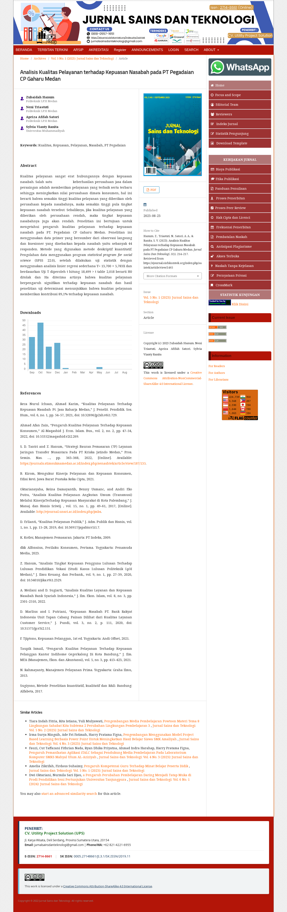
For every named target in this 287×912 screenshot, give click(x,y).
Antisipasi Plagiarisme (233, 246)
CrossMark (223, 285)
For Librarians (218, 379)
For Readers (217, 366)
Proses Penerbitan (230, 198)
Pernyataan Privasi (231, 275)
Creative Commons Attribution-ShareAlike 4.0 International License (107, 886)
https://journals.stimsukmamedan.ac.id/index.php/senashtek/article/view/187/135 (83, 463)
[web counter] (220, 304)
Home (24, 58)
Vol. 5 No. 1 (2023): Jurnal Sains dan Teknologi (82, 58)
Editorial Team (227, 104)
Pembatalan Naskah (231, 237)
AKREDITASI (99, 50)
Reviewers (224, 114)
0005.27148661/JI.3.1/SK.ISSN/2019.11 (102, 856)
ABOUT (210, 50)
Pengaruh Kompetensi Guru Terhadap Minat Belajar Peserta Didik (136, 766)
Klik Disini (240, 304)
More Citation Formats (162, 276)
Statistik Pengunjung (232, 133)
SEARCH (191, 50)
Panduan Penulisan (231, 188)
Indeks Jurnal (226, 124)
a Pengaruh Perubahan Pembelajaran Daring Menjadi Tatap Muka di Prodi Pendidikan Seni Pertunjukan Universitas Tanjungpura (110, 777)
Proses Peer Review (230, 208)
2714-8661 (44, 856)
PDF (153, 190)
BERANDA (24, 50)
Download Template (231, 143)
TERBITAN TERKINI (52, 50)
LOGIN (173, 50)
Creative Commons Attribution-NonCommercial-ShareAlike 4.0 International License (173, 378)
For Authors (217, 373)
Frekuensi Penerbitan (233, 227)
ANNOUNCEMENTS (147, 50)
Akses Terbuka (227, 256)
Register (120, 50)
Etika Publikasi (227, 179)
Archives (40, 58)
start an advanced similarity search (69, 793)
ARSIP (78, 50)
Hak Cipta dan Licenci (232, 217)
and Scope (228, 95)
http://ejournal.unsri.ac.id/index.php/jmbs (68, 511)
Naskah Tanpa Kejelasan (234, 266)
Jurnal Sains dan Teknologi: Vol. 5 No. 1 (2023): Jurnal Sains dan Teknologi (86, 770)
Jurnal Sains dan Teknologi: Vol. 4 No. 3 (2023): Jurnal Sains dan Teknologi (114, 741)
